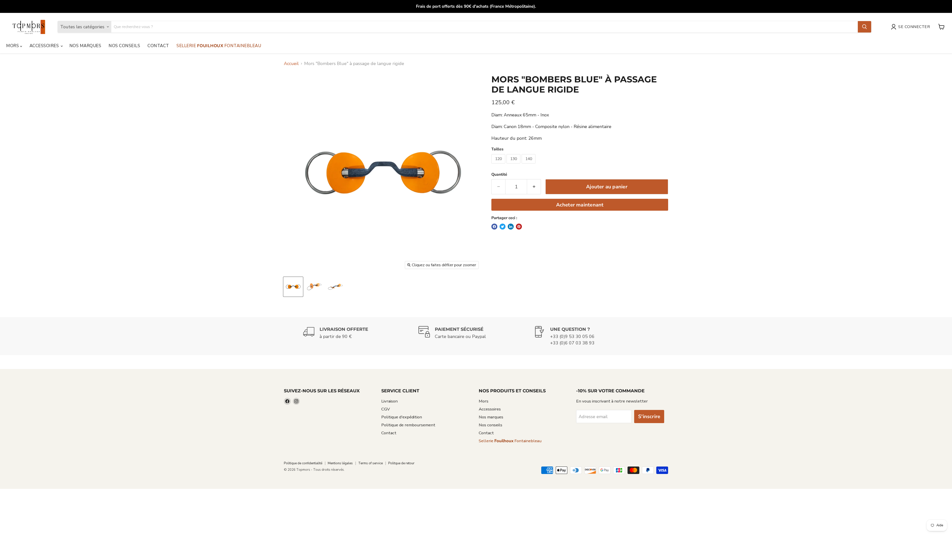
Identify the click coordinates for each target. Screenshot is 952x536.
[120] (498, 165)
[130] (514, 165)
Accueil (291, 63)
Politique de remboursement (408, 425)
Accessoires (45, 46)
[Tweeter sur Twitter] (503, 227)
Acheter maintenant (580, 204)
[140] (529, 165)
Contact (158, 46)
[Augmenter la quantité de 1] (534, 186)
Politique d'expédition (401, 417)
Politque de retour (401, 463)
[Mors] (293, 287)
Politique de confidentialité (303, 463)
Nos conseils (124, 46)
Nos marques (85, 46)
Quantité (499, 174)
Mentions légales (340, 463)
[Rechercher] (864, 27)
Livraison (389, 401)
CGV (385, 409)
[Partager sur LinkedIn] (511, 227)
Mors (13, 46)
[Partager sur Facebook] (494, 227)
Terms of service (370, 463)
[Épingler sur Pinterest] (519, 227)
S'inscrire (649, 416)
